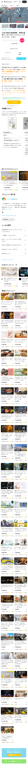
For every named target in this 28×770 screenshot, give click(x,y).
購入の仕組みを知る (11, 105)
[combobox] (19, 265)
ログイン (24, 1)
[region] (14, 179)
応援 (18, 5)
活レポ (12, 5)
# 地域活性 (4, 29)
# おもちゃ (19, 29)
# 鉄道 (9, 29)
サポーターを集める (21, 58)
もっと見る (14, 102)
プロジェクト (4, 5)
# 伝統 (13, 29)
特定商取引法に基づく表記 (7, 259)
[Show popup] (19, 1)
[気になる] (17, 187)
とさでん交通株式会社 (12, 199)
